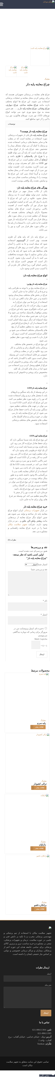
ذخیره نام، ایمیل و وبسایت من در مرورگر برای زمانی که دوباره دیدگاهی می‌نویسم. (30, 632)
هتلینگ (47, 79)
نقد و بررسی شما (39, 569)
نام (45, 601)
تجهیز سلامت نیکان (17, 524)
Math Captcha (40, 639)
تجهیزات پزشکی (31, 510)
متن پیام (48, 985)
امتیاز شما (42, 564)
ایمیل (44, 614)
